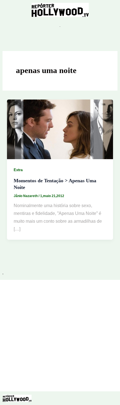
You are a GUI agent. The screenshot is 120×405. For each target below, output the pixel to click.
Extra (18, 170)
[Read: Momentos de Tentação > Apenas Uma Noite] (60, 129)
